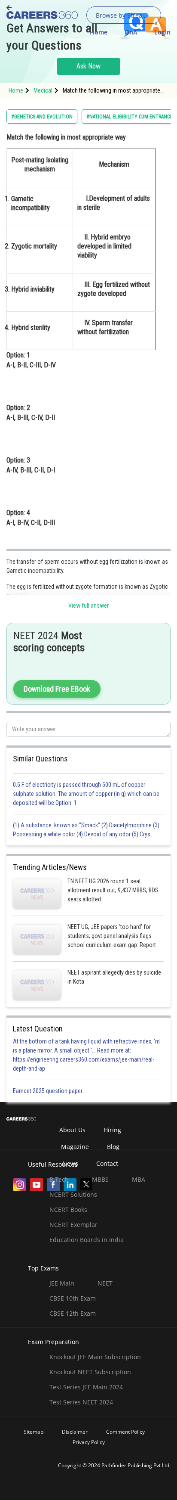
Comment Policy (125, 1431)
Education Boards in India (86, 1240)
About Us (72, 1130)
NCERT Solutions (73, 1194)
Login (162, 32)
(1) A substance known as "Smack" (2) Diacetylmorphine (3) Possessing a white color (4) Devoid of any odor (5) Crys (86, 830)
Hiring (112, 1130)
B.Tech (59, 1179)
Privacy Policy (89, 1442)
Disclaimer (75, 1431)
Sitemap (33, 1431)
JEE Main (61, 1283)
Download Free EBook (57, 688)
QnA (131, 32)
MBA (138, 1179)
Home (98, 32)
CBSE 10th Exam (72, 1298)
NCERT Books (68, 1209)
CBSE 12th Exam (72, 1313)
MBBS (100, 1179)
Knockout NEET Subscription (90, 1372)
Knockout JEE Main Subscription (95, 1357)
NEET (105, 1283)
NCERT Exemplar (73, 1224)
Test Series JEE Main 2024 (86, 1387)
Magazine (75, 1147)
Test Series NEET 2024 (81, 1402)
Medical (43, 90)
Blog (113, 1147)
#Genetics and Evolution (42, 117)
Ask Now (88, 66)
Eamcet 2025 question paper (48, 1090)
